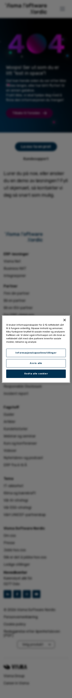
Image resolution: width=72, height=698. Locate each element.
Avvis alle (36, 363)
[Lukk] (64, 319)
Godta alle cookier (36, 373)
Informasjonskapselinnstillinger (36, 352)
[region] (36, 349)
